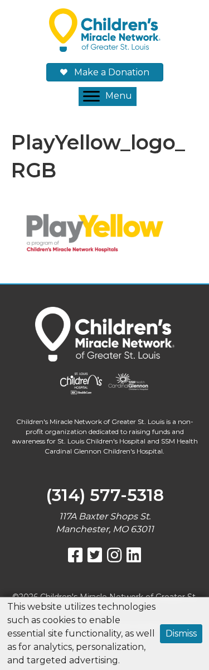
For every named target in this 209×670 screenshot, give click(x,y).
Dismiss (181, 633)
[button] (108, 96)
